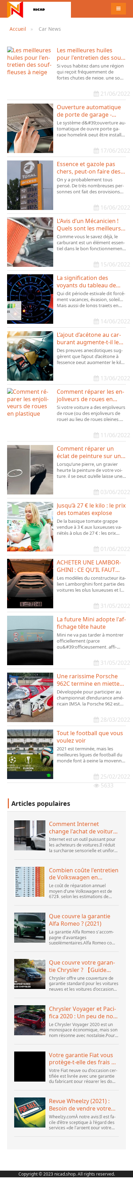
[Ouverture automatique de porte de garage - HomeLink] (30, 128)
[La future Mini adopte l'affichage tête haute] (30, 640)
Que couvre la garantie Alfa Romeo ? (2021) (79, 920)
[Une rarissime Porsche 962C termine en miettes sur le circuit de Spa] (30, 697)
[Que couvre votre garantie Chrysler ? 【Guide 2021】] (29, 974)
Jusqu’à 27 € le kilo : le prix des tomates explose (91, 509)
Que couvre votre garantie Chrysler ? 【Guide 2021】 (82, 966)
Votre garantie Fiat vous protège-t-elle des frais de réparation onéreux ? (83, 1059)
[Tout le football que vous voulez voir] (30, 754)
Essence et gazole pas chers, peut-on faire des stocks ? (89, 167)
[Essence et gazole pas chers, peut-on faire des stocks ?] (30, 185)
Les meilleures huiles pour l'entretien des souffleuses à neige (91, 54)
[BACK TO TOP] (123, 1173)
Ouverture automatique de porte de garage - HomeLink (89, 111)
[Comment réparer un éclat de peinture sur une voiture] (30, 469)
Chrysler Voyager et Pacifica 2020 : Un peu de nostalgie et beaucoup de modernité (83, 1012)
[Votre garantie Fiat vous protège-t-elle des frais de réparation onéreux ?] (29, 1067)
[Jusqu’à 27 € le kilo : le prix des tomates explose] (30, 526)
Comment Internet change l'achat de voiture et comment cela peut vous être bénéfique (82, 827)
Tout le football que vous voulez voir (90, 737)
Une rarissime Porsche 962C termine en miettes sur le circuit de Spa (89, 680)
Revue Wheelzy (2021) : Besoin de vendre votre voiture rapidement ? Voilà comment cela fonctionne (80, 1104)
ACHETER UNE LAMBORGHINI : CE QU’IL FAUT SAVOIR (89, 566)
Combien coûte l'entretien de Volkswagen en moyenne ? (83, 874)
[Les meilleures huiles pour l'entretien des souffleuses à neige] (30, 71)
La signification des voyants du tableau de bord (86, 281)
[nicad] (39, 9)
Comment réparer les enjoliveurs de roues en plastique (90, 395)
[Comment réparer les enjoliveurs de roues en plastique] (30, 413)
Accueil (18, 28)
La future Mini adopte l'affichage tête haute (91, 623)
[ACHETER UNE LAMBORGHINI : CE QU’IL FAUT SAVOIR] (30, 583)
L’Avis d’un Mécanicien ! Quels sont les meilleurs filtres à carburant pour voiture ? (89, 224)
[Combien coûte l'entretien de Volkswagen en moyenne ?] (29, 882)
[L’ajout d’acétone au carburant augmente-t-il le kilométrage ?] (30, 356)
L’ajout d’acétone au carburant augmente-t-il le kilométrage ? (89, 338)
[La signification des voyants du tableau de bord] (30, 299)
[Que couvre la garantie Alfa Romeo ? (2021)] (29, 928)
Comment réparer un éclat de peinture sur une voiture (90, 452)
